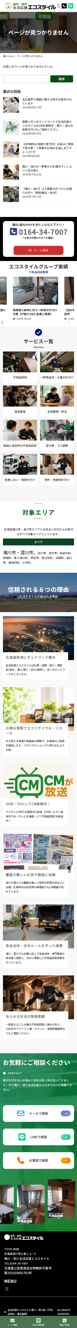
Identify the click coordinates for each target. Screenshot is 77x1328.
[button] (38, 250)
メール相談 (12, 1324)
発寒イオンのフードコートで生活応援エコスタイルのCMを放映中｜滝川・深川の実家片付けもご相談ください (47, 126)
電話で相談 (64, 1324)
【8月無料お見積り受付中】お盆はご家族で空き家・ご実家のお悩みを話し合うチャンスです (47, 148)
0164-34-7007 (43, 231)
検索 (61, 79)
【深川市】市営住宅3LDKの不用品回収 (34, 312)
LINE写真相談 (38, 1324)
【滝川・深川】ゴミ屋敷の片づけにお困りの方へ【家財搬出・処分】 (47, 191)
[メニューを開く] (59, 6)
